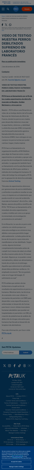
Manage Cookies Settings (16, 466)
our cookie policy (17, 456)
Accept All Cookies (16, 461)
